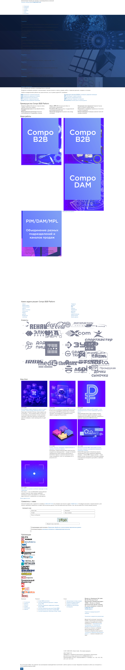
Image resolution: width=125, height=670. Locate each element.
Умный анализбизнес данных (74, 316)
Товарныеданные (73, 304)
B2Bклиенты (73, 307)
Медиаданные (24, 313)
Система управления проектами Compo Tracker (49, 611)
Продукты (26, 7)
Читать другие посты (25, 498)
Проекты (26, 10)
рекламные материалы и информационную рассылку (56, 529)
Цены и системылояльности (26, 310)
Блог (25, 12)
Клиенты (26, 603)
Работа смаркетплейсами (75, 313)
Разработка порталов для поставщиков (72, 606)
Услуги (25, 9)
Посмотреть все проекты (68, 211)
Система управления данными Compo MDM (48, 608)
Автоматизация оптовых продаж (74, 601)
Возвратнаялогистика (25, 316)
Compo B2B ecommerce (43, 601)
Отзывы (26, 606)
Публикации (27, 608)
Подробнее (24, 21)
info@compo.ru (74, 503)
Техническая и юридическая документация (94, 616)
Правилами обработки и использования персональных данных (64, 527)
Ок (21, 668)
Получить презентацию (26, 2)
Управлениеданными (74, 310)
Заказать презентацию (26, 86)
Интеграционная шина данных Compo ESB (48, 609)
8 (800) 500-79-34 (37, 2)
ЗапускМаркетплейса (25, 304)
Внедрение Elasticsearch (72, 604)
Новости (26, 609)
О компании (27, 602)
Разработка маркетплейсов (72, 602)
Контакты (26, 13)
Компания (26, 6)
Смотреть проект (26, 164)
